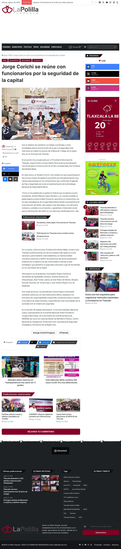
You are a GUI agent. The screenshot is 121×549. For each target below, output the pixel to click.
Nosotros (115, 545)
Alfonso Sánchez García (72, 477)
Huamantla (76, 485)
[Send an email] (15, 149)
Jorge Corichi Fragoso (44, 333)
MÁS (10, 55)
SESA (85, 509)
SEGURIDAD (45, 47)
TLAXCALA (37, 60)
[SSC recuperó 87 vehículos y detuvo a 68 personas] (91, 256)
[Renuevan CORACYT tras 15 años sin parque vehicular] (54, 483)
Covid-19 (67, 485)
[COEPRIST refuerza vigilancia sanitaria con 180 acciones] (41, 405)
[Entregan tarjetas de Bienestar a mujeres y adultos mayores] (91, 233)
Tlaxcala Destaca (69, 517)
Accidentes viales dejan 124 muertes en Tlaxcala (56, 222)
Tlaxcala (64, 333)
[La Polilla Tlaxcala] (20, 9)
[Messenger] (5, 179)
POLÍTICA (28, 47)
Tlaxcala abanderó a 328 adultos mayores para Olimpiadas (108, 209)
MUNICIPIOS (17, 47)
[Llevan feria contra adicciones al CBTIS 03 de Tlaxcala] (68, 405)
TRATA (36, 47)
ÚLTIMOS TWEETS (102, 471)
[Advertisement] (81, 23)
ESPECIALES (56, 47)
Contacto (106, 545)
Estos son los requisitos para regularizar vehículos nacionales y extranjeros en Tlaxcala (102, 297)
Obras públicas (68, 501)
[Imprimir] (15, 179)
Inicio (5, 55)
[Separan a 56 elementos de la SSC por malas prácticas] (91, 244)
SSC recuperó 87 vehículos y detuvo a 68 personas (52, 2)
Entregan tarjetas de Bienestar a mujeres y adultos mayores (108, 232)
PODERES (6, 47)
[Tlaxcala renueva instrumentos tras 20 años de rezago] (91, 222)
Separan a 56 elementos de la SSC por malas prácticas (108, 243)
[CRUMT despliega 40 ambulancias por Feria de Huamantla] (36, 488)
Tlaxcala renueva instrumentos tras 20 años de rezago (108, 221)
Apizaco (66, 481)
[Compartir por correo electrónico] (10, 179)
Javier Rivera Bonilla (78, 489)
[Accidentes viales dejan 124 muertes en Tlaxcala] (28, 225)
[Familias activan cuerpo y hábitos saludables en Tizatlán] (14, 405)
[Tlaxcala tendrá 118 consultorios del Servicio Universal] (45, 488)
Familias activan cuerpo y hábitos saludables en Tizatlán (12, 416)
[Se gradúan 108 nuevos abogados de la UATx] (54, 488)
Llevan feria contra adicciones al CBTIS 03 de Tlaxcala (66, 416)
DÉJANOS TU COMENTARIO (41, 431)
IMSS (85, 485)
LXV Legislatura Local (71, 497)
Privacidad (98, 545)
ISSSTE (66, 489)
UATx (80, 517)
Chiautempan (76, 481)
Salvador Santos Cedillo (71, 505)
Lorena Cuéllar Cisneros (71, 493)
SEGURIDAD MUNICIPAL (72, 509)
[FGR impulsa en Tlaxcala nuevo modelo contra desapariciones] (28, 236)
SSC (65, 513)
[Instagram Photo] (10, 451)
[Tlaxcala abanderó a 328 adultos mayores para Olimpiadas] (91, 210)
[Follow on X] (14, 149)
